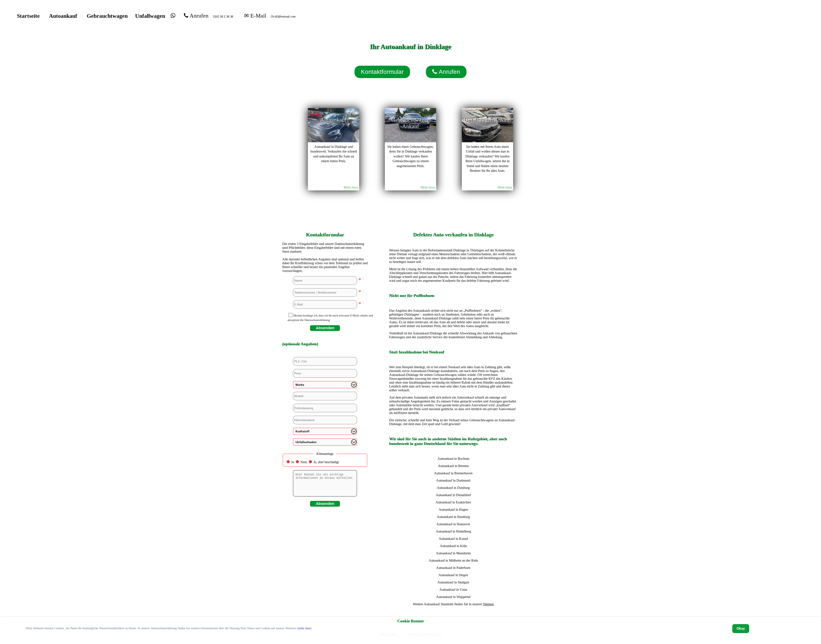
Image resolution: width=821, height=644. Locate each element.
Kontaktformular (382, 71)
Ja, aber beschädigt (326, 462)
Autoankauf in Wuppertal (453, 597)
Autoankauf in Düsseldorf (453, 495)
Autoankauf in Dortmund (453, 480)
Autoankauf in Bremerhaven (453, 473)
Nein (303, 462)
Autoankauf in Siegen (453, 575)
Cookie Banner (410, 621)
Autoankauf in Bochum (453, 458)
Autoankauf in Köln (453, 546)
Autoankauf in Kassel (453, 538)
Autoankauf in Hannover (453, 524)
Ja (292, 462)
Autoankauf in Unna (453, 589)
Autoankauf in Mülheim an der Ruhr (453, 560)
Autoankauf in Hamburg (453, 517)
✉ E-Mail (255, 15)
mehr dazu (304, 628)
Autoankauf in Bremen (453, 466)
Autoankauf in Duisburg (453, 488)
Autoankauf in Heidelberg (453, 531)
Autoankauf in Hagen (453, 509)
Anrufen (198, 15)
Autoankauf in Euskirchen (453, 502)
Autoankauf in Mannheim (453, 553)
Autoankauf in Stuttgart (453, 582)
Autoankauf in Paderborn (453, 568)
